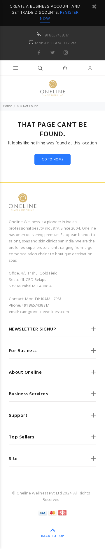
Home (7, 106)
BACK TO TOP (52, 536)
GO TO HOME (53, 159)
